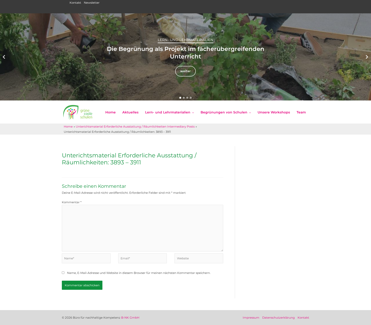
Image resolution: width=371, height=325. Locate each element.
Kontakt (75, 2)
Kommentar (72, 202)
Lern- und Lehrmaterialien (185, 40)
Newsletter (92, 2)
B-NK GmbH (130, 317)
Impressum (251, 317)
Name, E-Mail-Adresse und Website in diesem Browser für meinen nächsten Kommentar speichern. (138, 273)
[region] (185, 56)
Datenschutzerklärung (278, 317)
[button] (4, 57)
